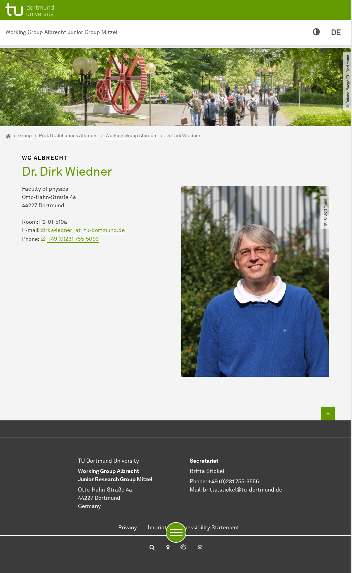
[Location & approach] (167, 548)
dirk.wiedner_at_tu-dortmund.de (83, 230)
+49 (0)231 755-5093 (73, 238)
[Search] (152, 548)
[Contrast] (316, 32)
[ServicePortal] (183, 548)
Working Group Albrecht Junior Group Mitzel (61, 32)
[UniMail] (199, 548)
